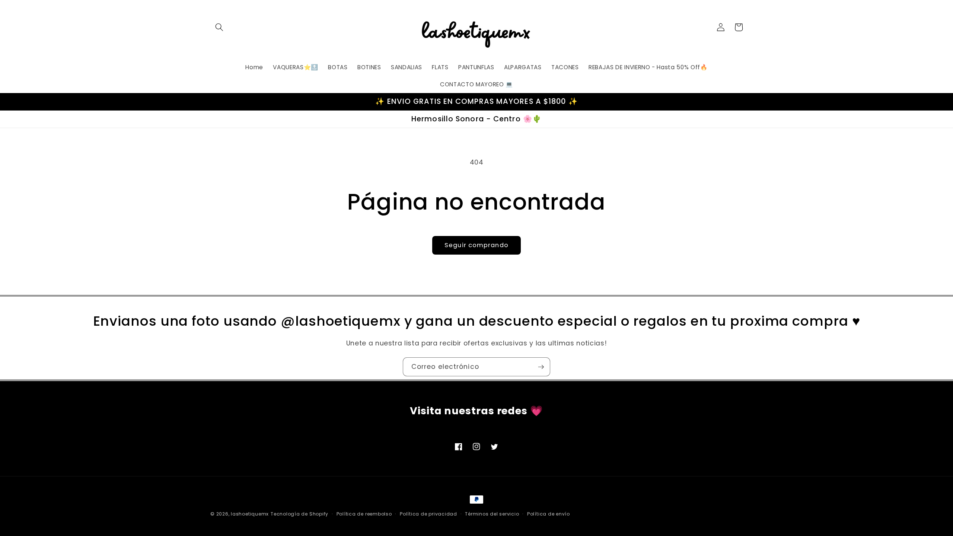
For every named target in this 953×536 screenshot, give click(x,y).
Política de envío (548, 514)
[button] (219, 27)
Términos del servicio (492, 514)
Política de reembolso (364, 514)
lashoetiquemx (250, 514)
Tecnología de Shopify (299, 514)
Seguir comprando (476, 245)
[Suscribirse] (541, 367)
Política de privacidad (428, 514)
